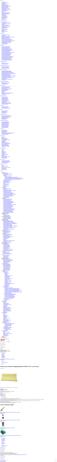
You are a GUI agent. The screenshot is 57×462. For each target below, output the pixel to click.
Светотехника (2, 105)
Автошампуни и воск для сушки (6, 22)
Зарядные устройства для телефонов (6, 88)
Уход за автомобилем (4, 312)
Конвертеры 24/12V (4, 83)
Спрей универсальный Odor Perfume (7, 59)
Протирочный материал (8, 329)
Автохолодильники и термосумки (6, 9)
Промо (3, 165)
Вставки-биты (7, 273)
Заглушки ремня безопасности (6, 139)
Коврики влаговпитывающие (6, 117)
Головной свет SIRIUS (5, 98)
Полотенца (4, 316)
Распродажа (3, 172)
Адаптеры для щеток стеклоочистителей (7, 79)
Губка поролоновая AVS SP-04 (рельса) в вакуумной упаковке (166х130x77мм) (10, 435)
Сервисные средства (6, 182)
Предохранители (5, 238)
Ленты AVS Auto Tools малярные (9, 295)
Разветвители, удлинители (5, 4)
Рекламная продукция (5, 17)
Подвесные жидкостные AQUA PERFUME (7, 56)
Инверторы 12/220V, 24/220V (6, 82)
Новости (3, 442)
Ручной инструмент (4, 130)
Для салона (3, 24)
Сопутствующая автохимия (7, 327)
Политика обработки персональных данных (21, 454)
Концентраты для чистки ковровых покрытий (9, 190)
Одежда (3, 166)
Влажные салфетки (4, 157)
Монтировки (6, 285)
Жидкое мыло (4, 35)
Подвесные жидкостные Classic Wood (7, 53)
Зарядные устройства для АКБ (6, 12)
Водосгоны (3, 149)
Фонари (1, 109)
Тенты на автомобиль (6, 308)
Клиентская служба (4, 445)
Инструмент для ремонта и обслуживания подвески (12, 289)
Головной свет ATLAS (5, 97)
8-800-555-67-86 (2, 455)
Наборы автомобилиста (5, 127)
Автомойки (6, 326)
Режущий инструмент (8, 281)
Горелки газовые (5, 271)
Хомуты (6, 300)
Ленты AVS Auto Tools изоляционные (10, 296)
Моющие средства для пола (5, 37)
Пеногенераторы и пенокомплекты (9, 323)
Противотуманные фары (5, 106)
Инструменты (4, 14)
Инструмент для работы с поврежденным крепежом (12, 291)
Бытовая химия (4, 3)
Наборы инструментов (5, 131)
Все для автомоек (4, 16)
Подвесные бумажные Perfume (7, 207)
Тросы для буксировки (6, 268)
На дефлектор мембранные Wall (6, 50)
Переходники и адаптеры (8, 280)
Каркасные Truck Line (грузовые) (6, 76)
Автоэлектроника (2, 85)
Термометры (3, 92)
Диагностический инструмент (9, 287)
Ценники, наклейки (4, 169)
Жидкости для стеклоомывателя (6, 25)
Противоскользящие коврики (7, 218)
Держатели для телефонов (5, 66)
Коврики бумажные (4, 118)
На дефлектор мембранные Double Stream (8, 202)
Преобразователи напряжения (6, 8)
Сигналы (3, 91)
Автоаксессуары (4, 15)
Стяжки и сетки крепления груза (6, 143)
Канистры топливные (6, 266)
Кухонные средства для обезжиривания (7, 41)
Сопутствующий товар (5, 162)
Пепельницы (5, 306)
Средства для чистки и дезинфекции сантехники (8, 40)
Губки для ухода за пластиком (6, 156)
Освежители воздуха (4, 43)
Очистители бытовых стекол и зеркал (8, 192)
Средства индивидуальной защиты (6, 133)
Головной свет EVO (4, 100)
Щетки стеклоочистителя (5, 7)
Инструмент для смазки (8, 292)
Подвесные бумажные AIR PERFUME (8, 212)
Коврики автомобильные (5, 13)
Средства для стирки (6, 197)
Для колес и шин (5, 174)
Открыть (1, 421)
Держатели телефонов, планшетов (6, 6)
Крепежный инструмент (5, 134)
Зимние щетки (4, 151)
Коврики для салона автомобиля (6, 115)
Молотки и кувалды (7, 279)
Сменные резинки (4, 78)
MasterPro (3, 30)
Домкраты (3, 62)
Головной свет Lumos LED (5, 101)
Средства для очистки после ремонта (7, 39)
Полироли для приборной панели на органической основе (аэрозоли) (14, 178)
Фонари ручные (5, 257)
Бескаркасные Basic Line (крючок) (6, 70)
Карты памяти (4, 94)
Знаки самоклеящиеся (5, 138)
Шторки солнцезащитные (5, 144)
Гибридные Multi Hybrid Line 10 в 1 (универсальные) (9, 75)
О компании (3, 353)
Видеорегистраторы (6, 235)
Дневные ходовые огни (5, 107)
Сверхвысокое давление (8, 325)
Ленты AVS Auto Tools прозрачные (9, 297)
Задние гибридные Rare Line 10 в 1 (6, 77)
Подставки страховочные (5, 63)
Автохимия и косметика (5, 2)
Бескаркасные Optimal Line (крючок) (6, 71)
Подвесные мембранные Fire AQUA (6, 48)
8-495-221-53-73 (2, 449)
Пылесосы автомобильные (5, 89)
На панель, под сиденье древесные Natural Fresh (8, 52)
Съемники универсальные (8, 293)
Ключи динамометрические (8, 278)
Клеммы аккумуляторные (5, 126)
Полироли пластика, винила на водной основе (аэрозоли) (12, 179)
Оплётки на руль (4, 140)
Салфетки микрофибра (5, 154)
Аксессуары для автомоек (8, 324)
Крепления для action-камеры (6, 93)
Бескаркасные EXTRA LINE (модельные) (8, 222)
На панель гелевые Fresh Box (6, 51)
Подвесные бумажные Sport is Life (6, 54)
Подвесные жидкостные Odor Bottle (6, 49)
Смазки (3, 28)
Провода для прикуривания (5, 125)
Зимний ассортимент (4, 31)
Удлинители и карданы (8, 282)
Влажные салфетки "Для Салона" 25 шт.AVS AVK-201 (7, 427)
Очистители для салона (8, 176)
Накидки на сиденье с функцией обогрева (9, 240)
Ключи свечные (7, 277)
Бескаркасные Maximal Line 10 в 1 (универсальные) (8, 73)
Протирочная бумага (6, 321)
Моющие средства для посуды (6, 38)
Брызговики (5, 301)
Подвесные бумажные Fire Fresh (6, 46)
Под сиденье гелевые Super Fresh (6, 55)
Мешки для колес (4, 152)
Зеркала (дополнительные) (5, 145)
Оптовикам (3, 355)
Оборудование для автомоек (5, 160)
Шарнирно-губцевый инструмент (9, 283)
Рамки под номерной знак (5, 142)
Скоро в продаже (4, 19)
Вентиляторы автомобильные (6, 87)
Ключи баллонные (7, 276)
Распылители (3, 153)
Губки (4, 313)
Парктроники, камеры (6, 237)
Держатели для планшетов (5, 67)
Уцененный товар (4, 18)
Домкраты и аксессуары (5, 5)
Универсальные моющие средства (7, 194)
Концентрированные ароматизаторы (8, 209)
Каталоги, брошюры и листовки (6, 167)
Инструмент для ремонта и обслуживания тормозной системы (13, 290)
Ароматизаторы (2, 45)
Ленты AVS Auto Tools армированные (10, 294)
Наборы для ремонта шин (5, 124)
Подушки (3, 146)
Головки (6, 274)
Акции (3, 443)
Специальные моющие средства (6, 42)
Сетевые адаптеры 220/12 (6, 232)
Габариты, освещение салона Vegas (6, 102)
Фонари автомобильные (5, 110)
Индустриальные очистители (7, 189)
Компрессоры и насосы (5, 219)
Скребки (4, 318)
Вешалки (3, 137)
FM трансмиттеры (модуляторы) (6, 86)
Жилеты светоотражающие (5, 122)
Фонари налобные (4, 111)
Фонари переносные (4, 112)
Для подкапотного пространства (6, 23)
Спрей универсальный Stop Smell (7, 205)
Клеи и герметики (4, 26)
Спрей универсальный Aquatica (6, 58)
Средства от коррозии (5, 29)
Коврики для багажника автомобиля (6, 116)
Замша (4, 314)
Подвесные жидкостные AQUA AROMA (8, 210)
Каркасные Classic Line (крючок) (6, 74)
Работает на (2, 460)
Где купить (3, 356)
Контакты (3, 440)
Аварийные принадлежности (4, 120)
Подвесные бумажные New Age (6, 47)
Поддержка (3, 357)
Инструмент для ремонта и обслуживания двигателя (12, 288)
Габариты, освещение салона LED (6, 103)
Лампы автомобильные (5, 10)
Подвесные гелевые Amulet (7, 200)
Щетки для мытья (4, 155)
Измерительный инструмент (9, 275)
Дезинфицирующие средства (6, 34)
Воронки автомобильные (5, 121)
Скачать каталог (2, 359)
